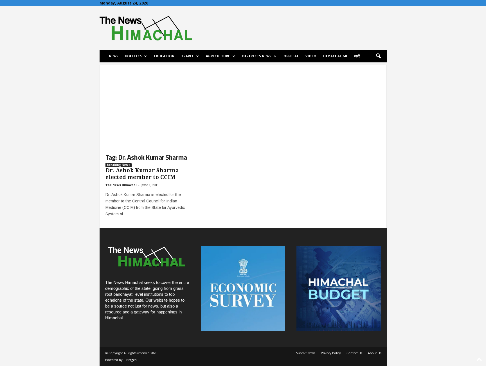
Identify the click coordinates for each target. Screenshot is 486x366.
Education (164, 56)
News (113, 56)
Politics (133, 56)
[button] (378, 56)
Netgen (131, 360)
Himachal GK (335, 56)
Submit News (305, 353)
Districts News (256, 56)
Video (310, 56)
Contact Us (354, 353)
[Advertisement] (243, 104)
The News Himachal (121, 185)
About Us (374, 353)
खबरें (357, 56)
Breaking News (118, 164)
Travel (187, 56)
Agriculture (218, 56)
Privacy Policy (331, 353)
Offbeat (291, 56)
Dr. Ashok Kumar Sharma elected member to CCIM (142, 173)
